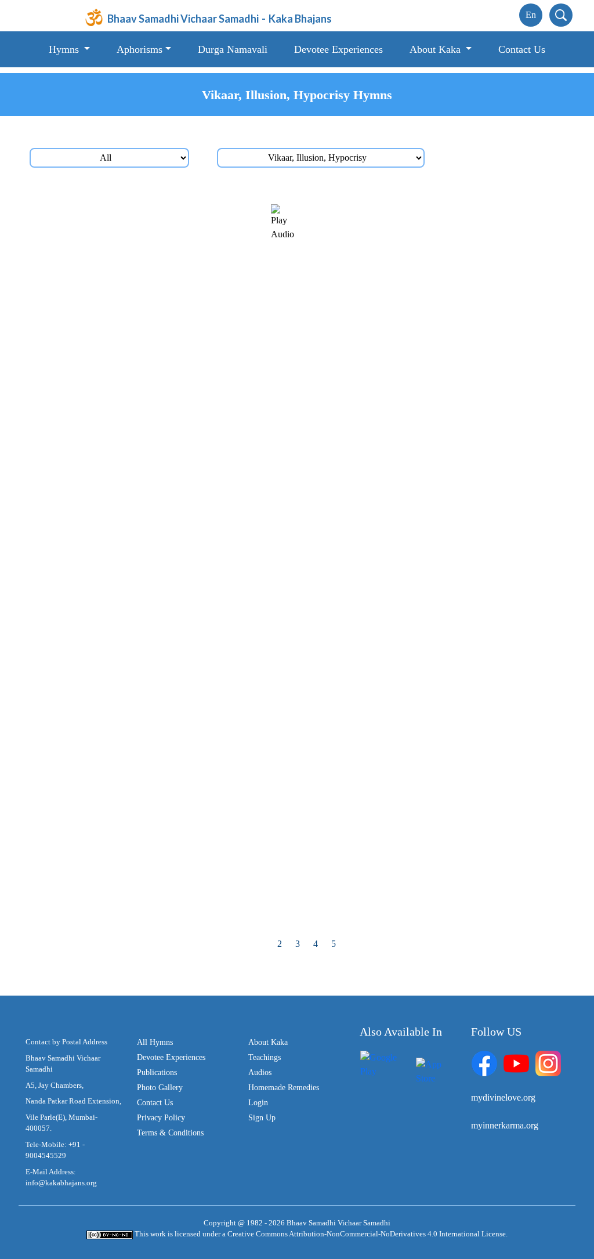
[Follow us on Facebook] (484, 1063)
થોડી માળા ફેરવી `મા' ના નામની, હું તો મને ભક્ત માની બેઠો (158, 334)
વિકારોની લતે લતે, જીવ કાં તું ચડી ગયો (415, 549)
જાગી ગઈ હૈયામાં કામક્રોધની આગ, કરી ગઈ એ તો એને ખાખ (166, 406)
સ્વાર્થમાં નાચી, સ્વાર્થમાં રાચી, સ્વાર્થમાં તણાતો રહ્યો (437, 801)
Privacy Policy (161, 1117)
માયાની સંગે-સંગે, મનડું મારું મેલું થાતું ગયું (148, 369)
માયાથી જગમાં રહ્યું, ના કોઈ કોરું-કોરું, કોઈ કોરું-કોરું (436, 766)
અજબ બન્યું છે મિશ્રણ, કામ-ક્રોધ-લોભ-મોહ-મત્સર (156, 262)
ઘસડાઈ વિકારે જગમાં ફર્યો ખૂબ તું (405, 441)
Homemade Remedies (283, 1087)
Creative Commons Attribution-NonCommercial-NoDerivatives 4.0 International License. (367, 1233)
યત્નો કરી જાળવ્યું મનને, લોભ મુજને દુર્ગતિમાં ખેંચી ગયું (439, 514)
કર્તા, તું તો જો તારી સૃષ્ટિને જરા (128, 441)
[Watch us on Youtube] (516, 1063)
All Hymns (155, 1042)
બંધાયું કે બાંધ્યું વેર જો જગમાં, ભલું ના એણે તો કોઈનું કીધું (156, 838)
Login (258, 1102)
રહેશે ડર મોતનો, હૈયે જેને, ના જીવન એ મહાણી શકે (439, 909)
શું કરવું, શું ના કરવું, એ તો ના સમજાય (141, 585)
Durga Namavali (232, 49)
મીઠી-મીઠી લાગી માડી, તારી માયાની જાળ (146, 621)
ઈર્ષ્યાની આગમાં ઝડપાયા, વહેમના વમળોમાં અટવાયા (150, 550)
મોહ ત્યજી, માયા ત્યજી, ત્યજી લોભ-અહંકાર (154, 211)
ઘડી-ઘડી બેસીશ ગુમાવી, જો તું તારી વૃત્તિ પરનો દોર (435, 693)
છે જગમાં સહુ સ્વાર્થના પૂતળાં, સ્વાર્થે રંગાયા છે (154, 909)
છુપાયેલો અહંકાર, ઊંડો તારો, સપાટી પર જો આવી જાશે (434, 838)
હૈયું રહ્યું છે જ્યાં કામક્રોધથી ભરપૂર (411, 297)
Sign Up (262, 1117)
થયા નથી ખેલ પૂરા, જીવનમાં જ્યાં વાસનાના (152, 477)
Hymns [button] (65, 49)
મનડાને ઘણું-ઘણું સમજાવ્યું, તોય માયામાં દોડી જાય (439, 333)
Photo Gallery (160, 1087)
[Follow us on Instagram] (548, 1063)
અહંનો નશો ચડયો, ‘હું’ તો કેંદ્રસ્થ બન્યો (419, 873)
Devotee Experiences (338, 49)
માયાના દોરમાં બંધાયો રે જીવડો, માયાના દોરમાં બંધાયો (155, 730)
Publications (157, 1072)
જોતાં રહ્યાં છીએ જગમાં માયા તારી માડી (418, 405)
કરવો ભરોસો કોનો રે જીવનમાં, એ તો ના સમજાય (161, 873)
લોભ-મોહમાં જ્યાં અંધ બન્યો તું (402, 261)
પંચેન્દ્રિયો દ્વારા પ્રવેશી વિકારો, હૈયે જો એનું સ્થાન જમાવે (438, 212)
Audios (259, 1072)
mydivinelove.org (503, 1097)
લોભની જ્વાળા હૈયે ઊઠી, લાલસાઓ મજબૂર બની (435, 657)
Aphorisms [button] (139, 49)
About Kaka (268, 1042)
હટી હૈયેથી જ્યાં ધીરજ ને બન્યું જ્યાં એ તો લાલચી (439, 477)
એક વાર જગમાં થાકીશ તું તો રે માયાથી (142, 765)
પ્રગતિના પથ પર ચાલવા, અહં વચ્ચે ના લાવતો (429, 729)
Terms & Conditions (170, 1132)
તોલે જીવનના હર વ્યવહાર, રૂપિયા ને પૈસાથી (153, 693)
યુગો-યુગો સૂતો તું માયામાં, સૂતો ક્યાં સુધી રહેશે (156, 657)
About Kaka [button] (436, 49)
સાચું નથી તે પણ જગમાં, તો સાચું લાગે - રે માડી (429, 621)
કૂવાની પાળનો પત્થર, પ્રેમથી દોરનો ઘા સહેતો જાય (164, 297)
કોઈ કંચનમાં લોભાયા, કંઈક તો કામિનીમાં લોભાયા (436, 585)
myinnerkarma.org (504, 1125)
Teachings (264, 1057)
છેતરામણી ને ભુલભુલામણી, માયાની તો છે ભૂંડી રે (159, 801)
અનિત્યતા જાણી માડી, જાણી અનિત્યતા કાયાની (162, 513)
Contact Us (521, 49)
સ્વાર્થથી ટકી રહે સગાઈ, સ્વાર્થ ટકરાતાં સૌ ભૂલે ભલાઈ (429, 370)
